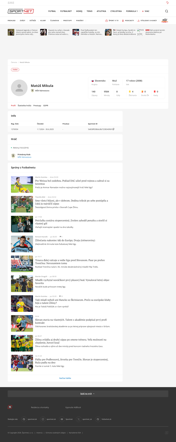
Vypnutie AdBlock (73, 407)
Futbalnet (66, 11)
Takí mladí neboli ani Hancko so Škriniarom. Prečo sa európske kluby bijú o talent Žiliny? (73, 301)
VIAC (147, 11)
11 (62, 296)
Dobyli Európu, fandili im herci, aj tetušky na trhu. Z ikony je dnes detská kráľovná (124, 32)
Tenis (89, 11)
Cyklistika (116, 11)
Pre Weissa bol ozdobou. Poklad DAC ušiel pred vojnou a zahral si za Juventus (72, 182)
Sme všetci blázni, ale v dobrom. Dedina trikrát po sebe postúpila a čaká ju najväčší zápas (71, 202)
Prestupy (37, 105)
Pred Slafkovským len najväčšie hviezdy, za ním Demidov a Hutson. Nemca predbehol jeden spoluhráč (91, 32)
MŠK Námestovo (42, 91)
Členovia (14, 62)
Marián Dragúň (41, 276)
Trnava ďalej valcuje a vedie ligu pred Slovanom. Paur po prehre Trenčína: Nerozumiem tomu (70, 262)
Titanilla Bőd (40, 197)
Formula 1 (132, 11)
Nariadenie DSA (75, 433)
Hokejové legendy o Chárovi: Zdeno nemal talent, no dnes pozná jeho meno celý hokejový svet (27, 32)
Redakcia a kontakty (40, 407)
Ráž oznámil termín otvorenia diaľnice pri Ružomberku (155, 32)
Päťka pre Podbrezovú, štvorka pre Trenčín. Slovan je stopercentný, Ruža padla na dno (71, 361)
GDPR (45, 105)
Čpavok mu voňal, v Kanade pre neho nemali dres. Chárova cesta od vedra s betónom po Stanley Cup (59, 32)
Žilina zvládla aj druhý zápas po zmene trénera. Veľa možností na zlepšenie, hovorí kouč (70, 341)
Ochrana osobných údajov (56, 433)
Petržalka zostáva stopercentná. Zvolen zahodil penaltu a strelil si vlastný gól (71, 222)
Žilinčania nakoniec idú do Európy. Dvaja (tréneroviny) (65, 240)
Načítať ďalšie (65, 378)
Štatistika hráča (24, 105)
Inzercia (39, 433)
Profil (13, 105)
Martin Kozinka (41, 177)
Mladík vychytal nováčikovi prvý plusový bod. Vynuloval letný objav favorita (72, 282)
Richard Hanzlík (41, 237)
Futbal (52, 11)
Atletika (101, 11)
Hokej (79, 11)
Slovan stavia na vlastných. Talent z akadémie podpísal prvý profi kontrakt (71, 321)
